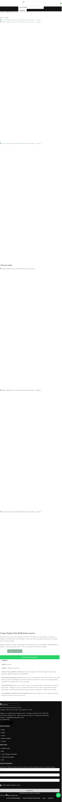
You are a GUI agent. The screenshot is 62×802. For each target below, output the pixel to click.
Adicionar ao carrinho (15, 651)
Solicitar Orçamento (30, 657)
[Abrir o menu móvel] (1, 3)
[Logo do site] (31, 3)
